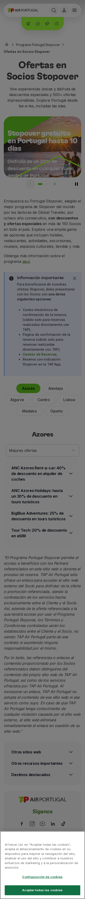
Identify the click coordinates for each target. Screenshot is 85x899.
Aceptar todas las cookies (42, 890)
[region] (42, 865)
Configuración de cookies (42, 877)
